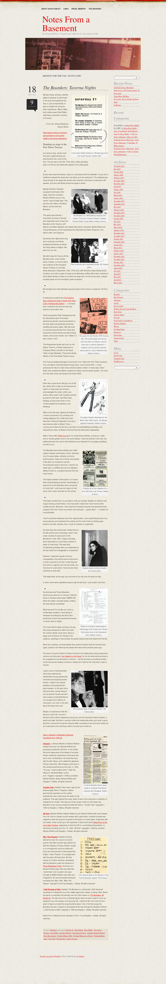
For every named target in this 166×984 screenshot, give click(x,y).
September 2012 (119, 265)
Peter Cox (62, 435)
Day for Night (118, 306)
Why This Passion (50, 837)
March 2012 (118, 282)
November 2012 (119, 259)
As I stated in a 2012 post (71, 656)
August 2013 (118, 245)
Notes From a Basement (66, 23)
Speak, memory (78, 9)
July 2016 (117, 192)
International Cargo (79, 933)
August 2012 (118, 268)
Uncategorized (119, 338)
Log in (116, 352)
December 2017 (119, 183)
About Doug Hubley (50, 9)
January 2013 (118, 253)
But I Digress (118, 297)
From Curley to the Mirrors (123, 320)
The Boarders (61, 939)
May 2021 (117, 169)
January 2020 (118, 175)
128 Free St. (69, 930)
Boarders (53, 930)
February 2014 (119, 230)
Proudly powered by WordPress (50, 956)
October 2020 (118, 172)
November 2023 (119, 166)
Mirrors (116, 326)
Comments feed (119, 358)
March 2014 (118, 227)
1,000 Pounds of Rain (52, 889)
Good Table (54, 933)
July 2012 (117, 271)
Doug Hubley (88, 930)
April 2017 (117, 186)
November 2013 (119, 236)
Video (116, 341)
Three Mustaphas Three (52, 866)
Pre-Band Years (119, 329)
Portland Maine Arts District (83, 936)
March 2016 (118, 195)
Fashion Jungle (119, 315)
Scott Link (51, 939)
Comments (31, 103)
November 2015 (119, 201)
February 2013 (119, 250)
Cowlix (116, 303)
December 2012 (119, 256)
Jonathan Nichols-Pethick (96, 933)
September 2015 (119, 204)
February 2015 (119, 210)
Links (65, 9)
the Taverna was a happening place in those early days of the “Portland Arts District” (59, 301)
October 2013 (118, 239)
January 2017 (118, 189)
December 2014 (119, 213)
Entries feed (118, 355)
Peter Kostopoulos (50, 936)
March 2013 (118, 247)
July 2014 (117, 221)
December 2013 (119, 233)
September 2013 (119, 242)
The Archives (95, 9)
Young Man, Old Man (121, 96)
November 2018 (119, 180)
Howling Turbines (120, 323)
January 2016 (118, 198)
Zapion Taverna (72, 939)
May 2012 (117, 277)
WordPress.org (119, 361)
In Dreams (117, 105)
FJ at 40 (116, 317)
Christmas (117, 300)
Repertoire (117, 332)
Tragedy (46, 743)
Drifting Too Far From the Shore (125, 309)
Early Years (118, 312)
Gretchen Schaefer (65, 933)
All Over (46, 813)
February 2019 (119, 178)
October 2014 (118, 218)
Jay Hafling (80, 956)
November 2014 (119, 215)
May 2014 (32, 90)
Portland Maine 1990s (64, 936)
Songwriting (118, 335)
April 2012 (117, 280)
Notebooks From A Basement (124, 87)
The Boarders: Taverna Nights (69, 87)
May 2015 (117, 207)
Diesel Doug (78, 930)
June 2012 (117, 274)
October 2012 (118, 262)
